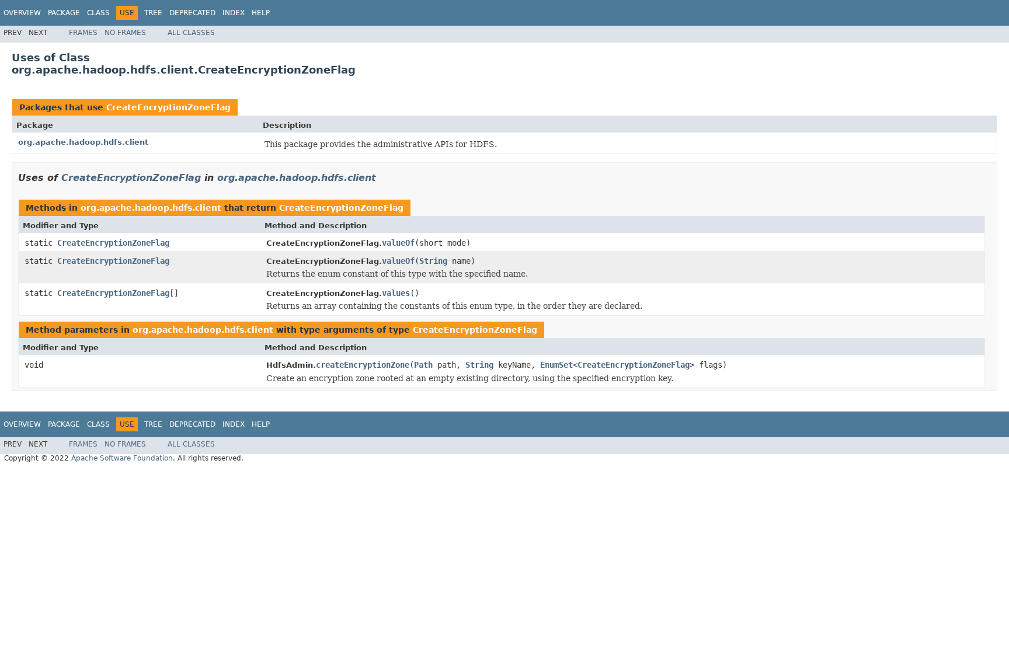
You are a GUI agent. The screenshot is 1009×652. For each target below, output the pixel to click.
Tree (153, 13)
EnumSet (556, 364)
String (433, 261)
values (396, 293)
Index (233, 13)
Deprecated (192, 13)
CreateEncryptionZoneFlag (168, 107)
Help (261, 13)
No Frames (125, 33)
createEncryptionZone (362, 364)
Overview (22, 13)
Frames (83, 33)
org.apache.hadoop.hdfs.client (83, 142)
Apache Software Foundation (122, 458)
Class (98, 13)
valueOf (398, 242)
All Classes (191, 33)
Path (423, 364)
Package (64, 13)
